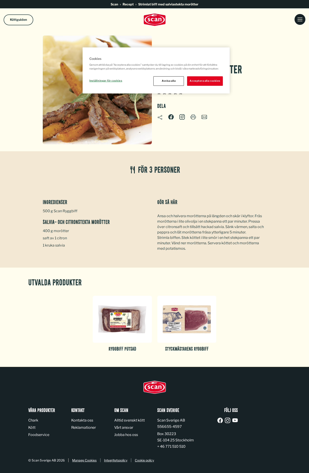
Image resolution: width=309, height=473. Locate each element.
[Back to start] (154, 19)
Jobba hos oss (126, 435)
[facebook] (221, 421)
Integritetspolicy (115, 460)
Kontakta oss (82, 420)
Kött (32, 427)
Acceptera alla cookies (205, 80)
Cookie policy (144, 460)
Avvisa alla (169, 80)
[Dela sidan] (160, 117)
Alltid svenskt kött (129, 420)
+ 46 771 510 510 (171, 446)
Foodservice (38, 435)
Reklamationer (83, 427)
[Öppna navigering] (300, 20)
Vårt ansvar (123, 427)
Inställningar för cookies (105, 80)
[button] (182, 117)
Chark (33, 420)
